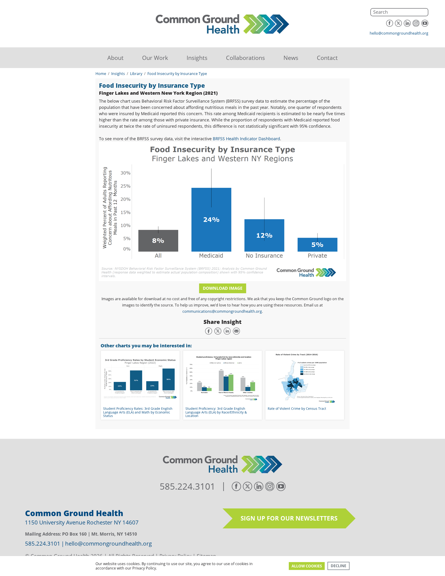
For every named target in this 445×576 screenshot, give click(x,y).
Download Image (222, 288)
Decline (338, 565)
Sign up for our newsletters (289, 518)
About (115, 58)
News (290, 58)
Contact (327, 58)
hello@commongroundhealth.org (399, 33)
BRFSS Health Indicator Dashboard (246, 138)
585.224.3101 (187, 486)
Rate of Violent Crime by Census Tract (297, 408)
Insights (197, 58)
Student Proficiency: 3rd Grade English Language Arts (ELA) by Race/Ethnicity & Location (216, 412)
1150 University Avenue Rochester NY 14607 (82, 522)
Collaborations (245, 58)
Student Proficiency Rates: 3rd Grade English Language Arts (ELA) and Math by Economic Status (137, 412)
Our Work (155, 58)
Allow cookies (307, 566)
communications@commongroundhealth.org (222, 311)
